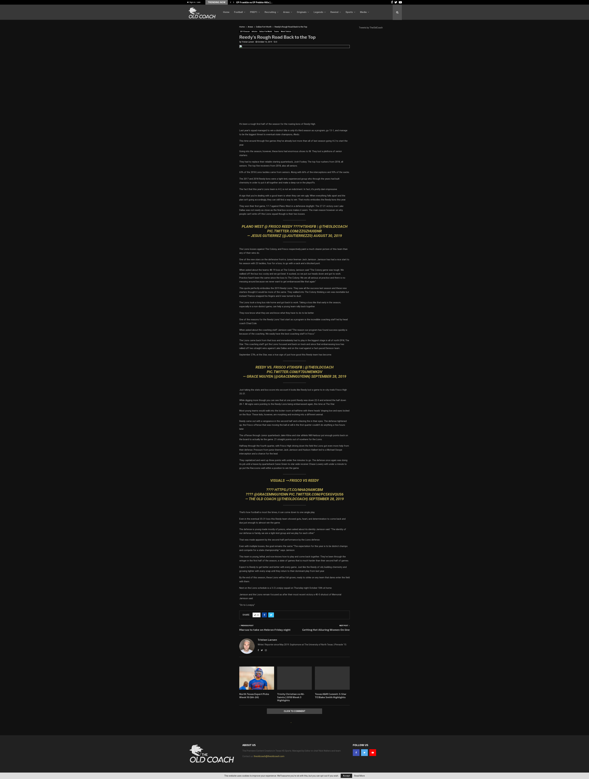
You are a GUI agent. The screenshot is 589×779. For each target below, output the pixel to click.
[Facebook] (356, 752)
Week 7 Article (286, 31)
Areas (286, 12)
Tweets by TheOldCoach (371, 27)
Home (226, 12)
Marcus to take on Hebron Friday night (265, 629)
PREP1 (253, 12)
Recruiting (270, 12)
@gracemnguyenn (271, 494)
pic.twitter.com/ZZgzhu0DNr (294, 231)
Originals (301, 12)
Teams (276, 31)
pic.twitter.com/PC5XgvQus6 (316, 494)
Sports (349, 12)
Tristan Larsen (248, 42)
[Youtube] (372, 752)
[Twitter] (364, 752)
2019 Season (245, 31)
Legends (318, 12)
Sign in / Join (194, 2)
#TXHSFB (308, 226)
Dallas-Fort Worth (265, 31)
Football (238, 12)
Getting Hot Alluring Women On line (326, 629)
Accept (346, 776)
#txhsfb (294, 367)
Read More (359, 776)
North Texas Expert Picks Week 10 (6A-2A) (259, 2)
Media (363, 12)
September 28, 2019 (328, 376)
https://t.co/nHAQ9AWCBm (299, 490)
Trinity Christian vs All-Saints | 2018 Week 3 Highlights (291, 697)
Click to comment (294, 711)
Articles (254, 31)
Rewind (334, 12)
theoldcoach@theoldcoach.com (269, 756)
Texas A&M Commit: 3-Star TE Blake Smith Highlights (330, 695)
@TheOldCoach (333, 226)
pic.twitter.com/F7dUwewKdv (294, 372)
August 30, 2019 (328, 236)
